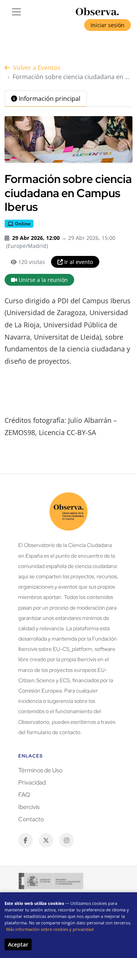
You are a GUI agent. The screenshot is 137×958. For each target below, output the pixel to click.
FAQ (24, 795)
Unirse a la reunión (43, 279)
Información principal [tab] (49, 98)
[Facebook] (25, 840)
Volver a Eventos (37, 67)
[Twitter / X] (46, 840)
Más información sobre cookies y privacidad (50, 929)
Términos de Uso (40, 770)
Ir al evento (78, 261)
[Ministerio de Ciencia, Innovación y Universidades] (51, 881)
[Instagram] (66, 840)
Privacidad (32, 782)
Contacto (31, 819)
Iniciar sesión (107, 25)
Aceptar (18, 944)
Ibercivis (29, 807)
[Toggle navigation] (16, 12)
